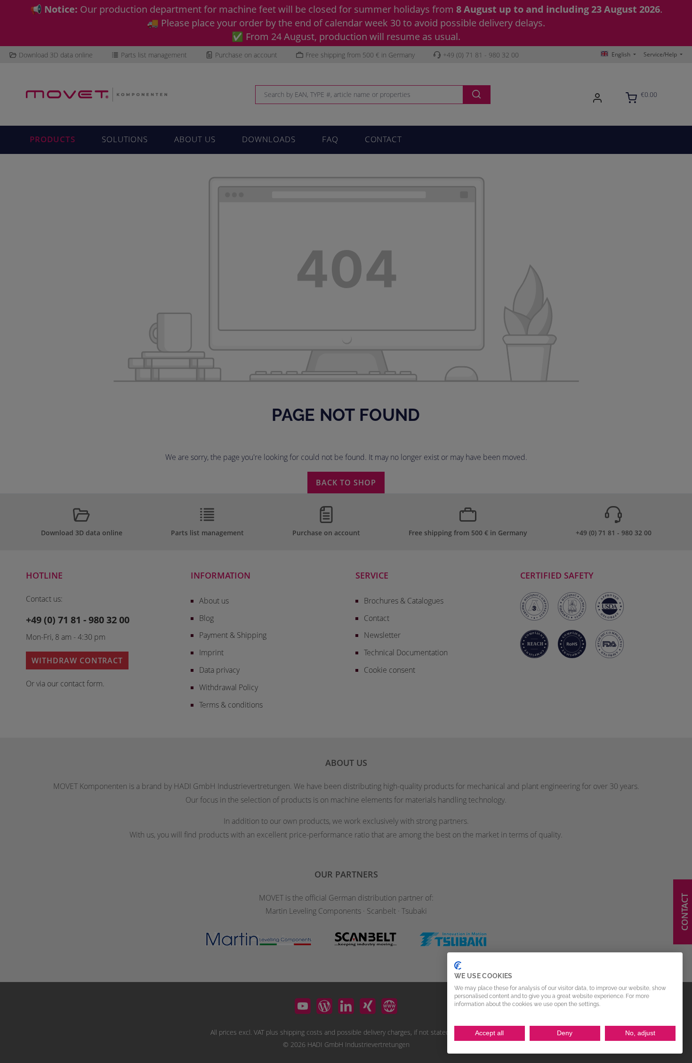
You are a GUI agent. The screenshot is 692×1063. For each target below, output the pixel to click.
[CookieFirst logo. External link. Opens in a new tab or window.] (457, 965)
